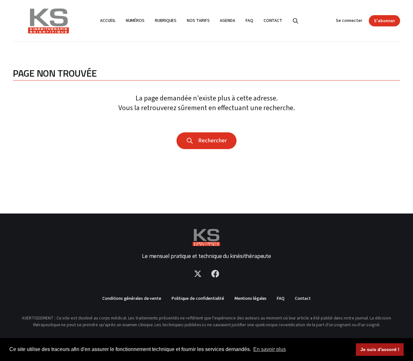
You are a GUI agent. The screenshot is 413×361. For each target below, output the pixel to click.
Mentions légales (251, 298)
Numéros (135, 20)
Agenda (227, 20)
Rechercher (211, 141)
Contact (273, 20)
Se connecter (349, 20)
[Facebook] (215, 274)
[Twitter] (198, 274)
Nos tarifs (198, 20)
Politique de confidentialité (198, 298)
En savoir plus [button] (269, 349)
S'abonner (384, 21)
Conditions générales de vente (131, 298)
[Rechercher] (295, 21)
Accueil (107, 20)
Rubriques (165, 20)
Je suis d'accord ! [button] (379, 349)
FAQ (249, 20)
